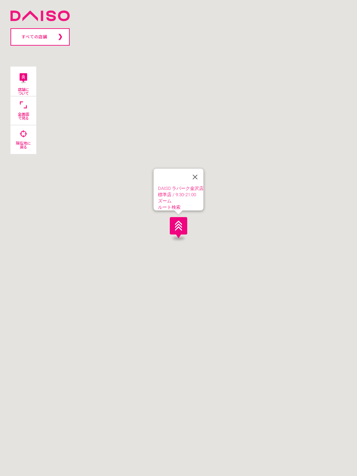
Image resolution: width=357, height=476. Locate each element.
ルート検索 (169, 207)
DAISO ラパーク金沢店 (181, 188)
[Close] (195, 177)
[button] (178, 227)
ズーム (165, 201)
